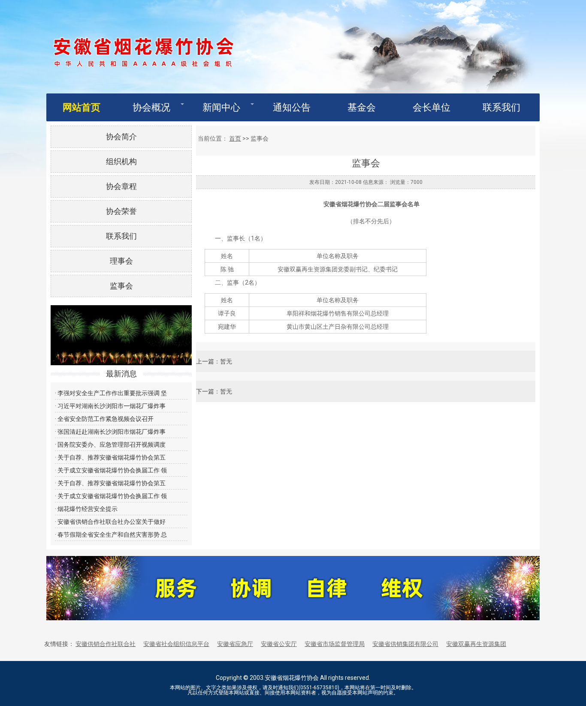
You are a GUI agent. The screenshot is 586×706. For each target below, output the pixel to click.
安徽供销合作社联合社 (106, 643)
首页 (235, 138)
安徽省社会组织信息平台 (176, 643)
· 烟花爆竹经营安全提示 (86, 508)
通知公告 (292, 107)
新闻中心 (221, 107)
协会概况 (151, 107)
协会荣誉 (121, 211)
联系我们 (501, 107)
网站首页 (81, 107)
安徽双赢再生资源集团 (476, 643)
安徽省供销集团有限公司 (405, 643)
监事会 (121, 285)
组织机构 (121, 161)
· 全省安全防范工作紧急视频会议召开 (104, 418)
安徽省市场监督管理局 (335, 643)
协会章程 (121, 186)
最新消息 (121, 373)
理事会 (121, 260)
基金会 (361, 107)
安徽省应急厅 (235, 643)
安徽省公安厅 (279, 643)
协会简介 (121, 136)
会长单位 (431, 107)
